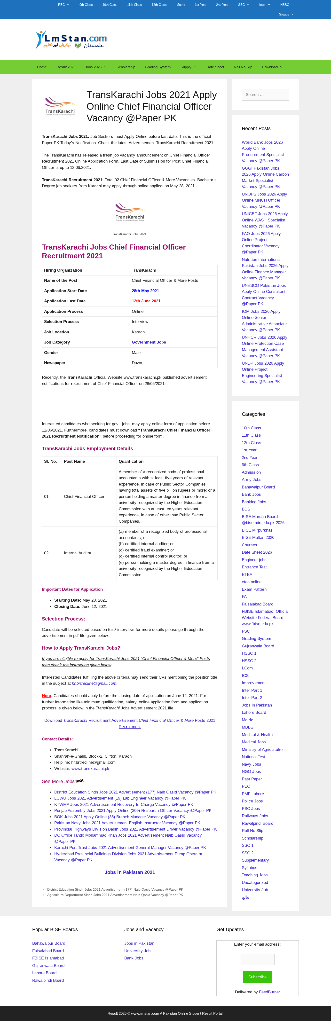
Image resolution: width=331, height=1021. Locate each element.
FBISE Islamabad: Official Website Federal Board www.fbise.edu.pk (265, 617)
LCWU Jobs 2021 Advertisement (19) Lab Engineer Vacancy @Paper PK (120, 798)
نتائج (245, 897)
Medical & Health (257, 734)
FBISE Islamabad (48, 958)
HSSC (284, 5)
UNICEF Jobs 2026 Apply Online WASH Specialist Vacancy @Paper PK (265, 220)
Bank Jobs (251, 494)
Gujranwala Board (258, 646)
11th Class (134, 5)
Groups (284, 14)
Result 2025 (65, 67)
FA (244, 596)
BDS (246, 509)
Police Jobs (252, 801)
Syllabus (249, 867)
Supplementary (255, 860)
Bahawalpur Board (258, 487)
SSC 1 (247, 845)
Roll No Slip (243, 67)
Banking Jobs (254, 502)
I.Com (247, 668)
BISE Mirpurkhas (257, 530)
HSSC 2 (249, 661)
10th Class (110, 5)
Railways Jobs (255, 816)
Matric (180, 5)
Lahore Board (254, 712)
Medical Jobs (254, 742)
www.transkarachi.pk (90, 768)
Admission (251, 472)
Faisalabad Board (257, 604)
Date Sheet (215, 67)
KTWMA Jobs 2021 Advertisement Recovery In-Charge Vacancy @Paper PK (123, 804)
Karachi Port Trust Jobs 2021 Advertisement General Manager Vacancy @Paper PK (130, 847)
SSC (241, 5)
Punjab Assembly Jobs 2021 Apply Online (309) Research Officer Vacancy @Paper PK (133, 810)
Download (270, 67)
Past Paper (252, 779)
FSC (246, 631)
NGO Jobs (251, 771)
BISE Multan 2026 (258, 537)
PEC (61, 5)
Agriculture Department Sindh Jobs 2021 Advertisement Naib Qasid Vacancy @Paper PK (115, 895)
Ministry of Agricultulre (262, 749)
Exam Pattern (254, 589)
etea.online (251, 582)
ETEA (247, 574)
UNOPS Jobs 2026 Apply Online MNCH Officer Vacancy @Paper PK (264, 200)
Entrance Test (254, 567)
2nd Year (222, 5)
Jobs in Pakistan (257, 705)
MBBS (247, 727)
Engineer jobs (254, 560)
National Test (253, 756)
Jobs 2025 (93, 67)
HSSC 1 (249, 653)
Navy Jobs (251, 764)
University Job (255, 889)
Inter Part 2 (252, 697)
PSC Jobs (251, 808)
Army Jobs (251, 479)
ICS (245, 675)
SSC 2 (247, 853)
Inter (262, 5)
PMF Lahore (253, 794)
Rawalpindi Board (257, 823)
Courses (249, 545)
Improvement (254, 683)
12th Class (159, 5)
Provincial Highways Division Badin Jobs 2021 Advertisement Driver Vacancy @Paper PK (135, 829)
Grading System (158, 67)
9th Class (86, 5)
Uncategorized (255, 882)
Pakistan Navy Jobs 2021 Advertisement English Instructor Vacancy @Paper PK (127, 823)
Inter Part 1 (252, 690)
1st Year (200, 5)
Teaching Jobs (255, 875)
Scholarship (126, 67)
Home (42, 67)
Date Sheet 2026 (257, 552)
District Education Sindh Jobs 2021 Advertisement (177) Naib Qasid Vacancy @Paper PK (135, 792)
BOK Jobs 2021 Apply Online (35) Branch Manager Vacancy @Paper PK (119, 817)
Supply (186, 67)
